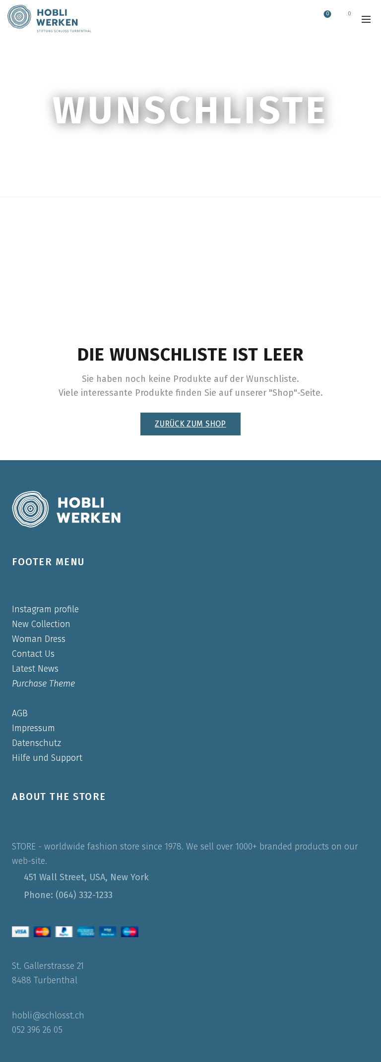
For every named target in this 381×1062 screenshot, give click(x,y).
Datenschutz (36, 743)
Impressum (33, 728)
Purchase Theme (43, 683)
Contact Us (33, 653)
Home (169, 140)
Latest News (35, 668)
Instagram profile (45, 609)
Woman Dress (38, 639)
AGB (20, 713)
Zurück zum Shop (190, 423)
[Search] (299, 18)
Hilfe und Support (47, 757)
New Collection (41, 624)
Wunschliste (327, 14)
